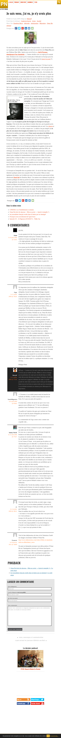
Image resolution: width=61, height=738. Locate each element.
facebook (16, 28)
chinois (50, 126)
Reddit (29, 28)
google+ (22, 28)
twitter (19, 28)
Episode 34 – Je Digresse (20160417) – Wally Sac (25, 219)
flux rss (19, 699)
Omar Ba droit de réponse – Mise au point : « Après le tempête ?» (29, 212)
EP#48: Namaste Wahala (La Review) (30, 669)
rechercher (59, 2)
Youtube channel (35, 703)
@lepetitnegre (35, 699)
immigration (34, 23)
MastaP (29, 19)
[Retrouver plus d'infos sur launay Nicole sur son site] (15, 429)
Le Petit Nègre (4, 8)
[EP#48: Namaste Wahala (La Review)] (30, 667)
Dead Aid (16, 177)
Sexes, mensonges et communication (31, 637)
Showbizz (30, 2)
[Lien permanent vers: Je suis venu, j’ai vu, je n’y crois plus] (30, 44)
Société (39, 21)
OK (48, 736)
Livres (34, 21)
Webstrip (23, 2)
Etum (15, 235)
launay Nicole (13, 432)
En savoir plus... (54, 736)
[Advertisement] (30, 684)
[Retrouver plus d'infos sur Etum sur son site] (15, 232)
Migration (43, 23)
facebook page (21, 703)
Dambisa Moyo (18, 23)
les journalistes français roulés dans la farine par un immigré (28, 214)
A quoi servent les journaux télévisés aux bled (30, 640)
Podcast (16, 2)
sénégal (9, 25)
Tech (35, 2)
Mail (32, 28)
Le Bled (11, 2)
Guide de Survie (26, 21)
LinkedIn (26, 28)
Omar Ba (50, 23)
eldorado (27, 23)
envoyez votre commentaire (15, 629)
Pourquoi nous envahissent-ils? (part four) (22, 217)
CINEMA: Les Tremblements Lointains (22, 210)
